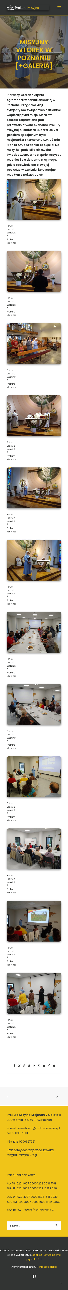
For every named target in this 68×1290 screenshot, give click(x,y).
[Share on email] (53, 1066)
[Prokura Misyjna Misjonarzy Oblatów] (28, 7)
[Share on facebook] (14, 1066)
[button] (59, 8)
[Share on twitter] (19, 1066)
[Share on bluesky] (44, 1066)
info (48, 1267)
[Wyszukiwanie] (34, 1225)
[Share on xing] (48, 1066)
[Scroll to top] (61, 1283)
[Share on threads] (24, 1066)
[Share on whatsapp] (39, 1066)
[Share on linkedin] (34, 1066)
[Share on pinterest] (29, 1066)
